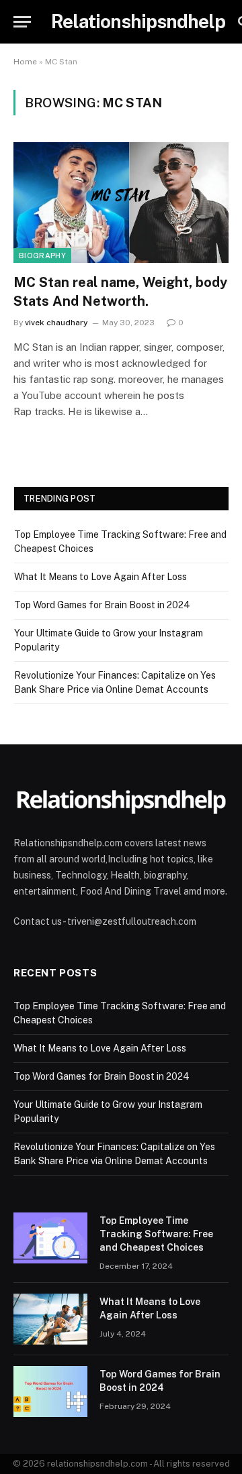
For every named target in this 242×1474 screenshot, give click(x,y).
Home (25, 61)
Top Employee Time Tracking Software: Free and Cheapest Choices (156, 1234)
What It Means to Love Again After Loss (100, 576)
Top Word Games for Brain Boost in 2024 (102, 605)
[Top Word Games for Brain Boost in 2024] (50, 1391)
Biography (42, 255)
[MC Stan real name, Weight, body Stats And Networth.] (121, 202)
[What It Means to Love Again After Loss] (50, 1319)
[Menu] (22, 22)
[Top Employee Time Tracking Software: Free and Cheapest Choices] (50, 1237)
